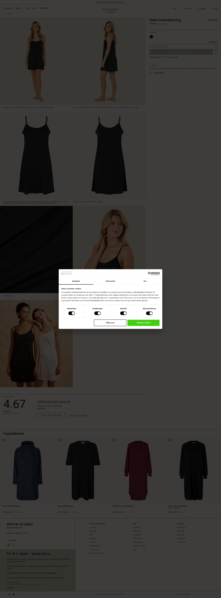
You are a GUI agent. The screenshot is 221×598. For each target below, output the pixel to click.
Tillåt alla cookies (143, 323)
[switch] (97, 313)
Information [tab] (110, 281)
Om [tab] (145, 281)
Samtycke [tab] (76, 281)
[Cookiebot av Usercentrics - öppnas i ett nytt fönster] (150, 273)
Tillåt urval (110, 323)
